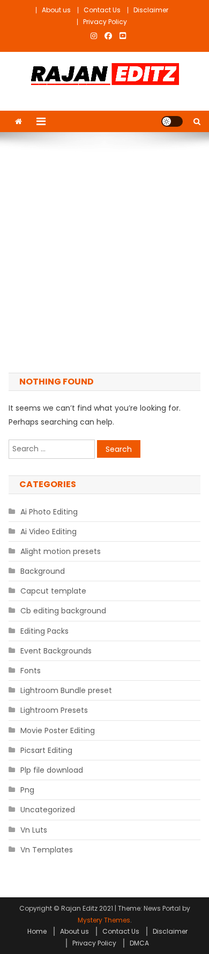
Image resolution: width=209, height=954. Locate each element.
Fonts (30, 670)
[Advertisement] (104, 252)
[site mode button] (172, 121)
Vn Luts (33, 830)
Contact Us (102, 9)
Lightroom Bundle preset (66, 690)
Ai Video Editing (48, 531)
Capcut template (53, 591)
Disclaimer (150, 9)
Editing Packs (44, 631)
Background (42, 571)
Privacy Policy (105, 21)
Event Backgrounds (56, 650)
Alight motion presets (60, 551)
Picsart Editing (46, 750)
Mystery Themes (104, 920)
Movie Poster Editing (57, 730)
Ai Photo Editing (49, 511)
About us (56, 9)
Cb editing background (63, 610)
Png (27, 789)
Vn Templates (46, 849)
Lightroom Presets (54, 710)
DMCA (139, 943)
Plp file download (51, 770)
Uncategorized (47, 809)
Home (37, 931)
